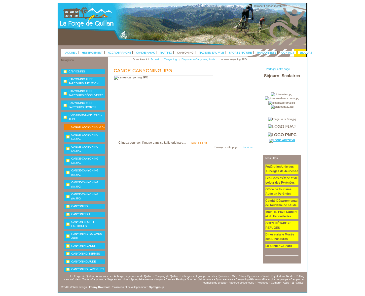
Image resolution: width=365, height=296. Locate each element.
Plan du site (198, 5)
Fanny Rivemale (99, 287)
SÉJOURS (305, 52)
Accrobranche (119, 52)
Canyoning (185, 52)
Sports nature (240, 52)
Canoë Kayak (145, 52)
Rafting (166, 52)
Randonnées (266, 52)
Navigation (67, 60)
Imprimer (248, 147)
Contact (229, 5)
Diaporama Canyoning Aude (198, 59)
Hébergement (92, 52)
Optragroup (156, 287)
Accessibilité (214, 5)
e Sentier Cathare (279, 246)
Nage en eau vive (211, 52)
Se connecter (244, 5)
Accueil (71, 52)
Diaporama (293, 5)
